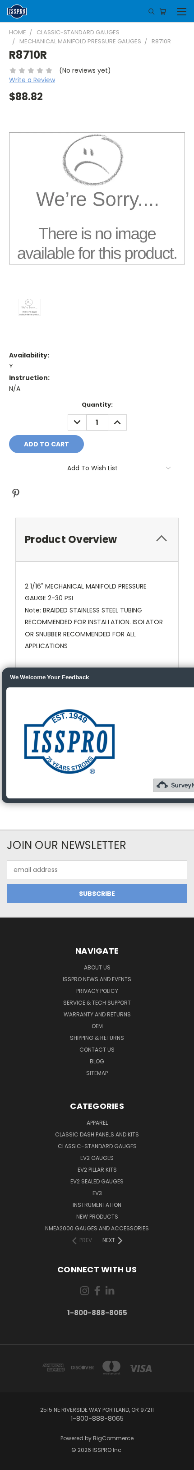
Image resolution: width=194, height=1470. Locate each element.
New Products (97, 1216)
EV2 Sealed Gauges (97, 1181)
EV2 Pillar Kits (97, 1169)
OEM (97, 1026)
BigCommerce (113, 1438)
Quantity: (97, 404)
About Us (97, 967)
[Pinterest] (15, 493)
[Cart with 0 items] (162, 11)
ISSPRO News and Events (97, 979)
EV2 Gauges (97, 1158)
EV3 (97, 1193)
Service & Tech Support (97, 1002)
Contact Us (97, 1049)
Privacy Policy (97, 991)
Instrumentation (97, 1205)
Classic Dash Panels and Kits (97, 1134)
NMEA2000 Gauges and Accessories (97, 1228)
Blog (97, 1061)
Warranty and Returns (97, 1014)
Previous (14, 1461)
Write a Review (32, 79)
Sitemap (97, 1073)
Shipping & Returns (97, 1038)
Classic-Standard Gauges (97, 1146)
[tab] (97, 539)
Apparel (97, 1123)
